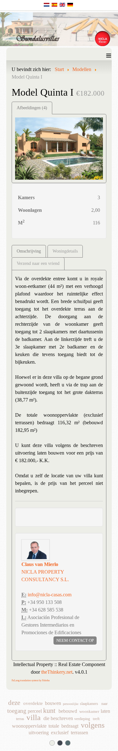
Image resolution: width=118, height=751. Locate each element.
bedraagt (69, 726)
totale (53, 726)
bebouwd (68, 711)
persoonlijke (70, 704)
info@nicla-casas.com (49, 594)
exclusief (60, 732)
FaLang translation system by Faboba (31, 680)
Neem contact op (75, 640)
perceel (35, 711)
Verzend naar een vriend (38, 263)
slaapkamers (89, 703)
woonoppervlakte (29, 726)
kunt (49, 711)
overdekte (33, 703)
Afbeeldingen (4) (32, 107)
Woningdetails (65, 251)
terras (20, 719)
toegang (16, 711)
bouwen (53, 703)
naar (104, 703)
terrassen (79, 732)
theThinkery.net (56, 672)
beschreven (62, 718)
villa (33, 718)
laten (105, 711)
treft (96, 719)
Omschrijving (29, 251)
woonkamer (89, 711)
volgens (92, 726)
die (46, 718)
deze (14, 703)
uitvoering (39, 732)
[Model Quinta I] (59, 148)
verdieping (82, 719)
